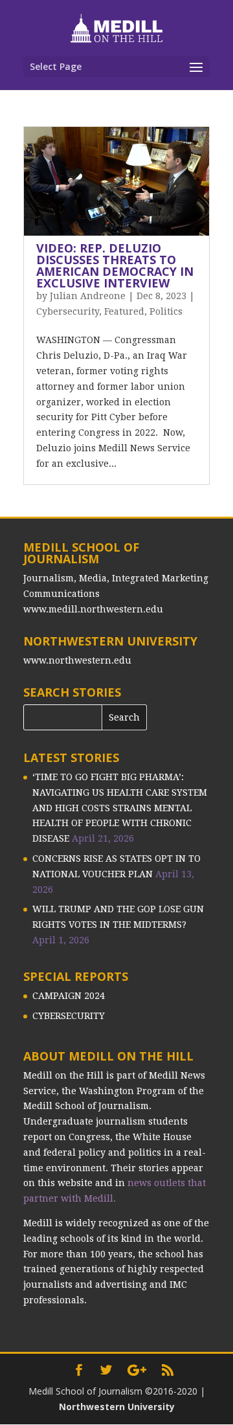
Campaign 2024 (68, 996)
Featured (124, 311)
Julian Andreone (88, 296)
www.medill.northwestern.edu (93, 609)
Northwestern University (117, 1406)
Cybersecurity (67, 311)
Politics (166, 311)
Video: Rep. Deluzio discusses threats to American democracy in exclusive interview (115, 265)
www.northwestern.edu (77, 660)
